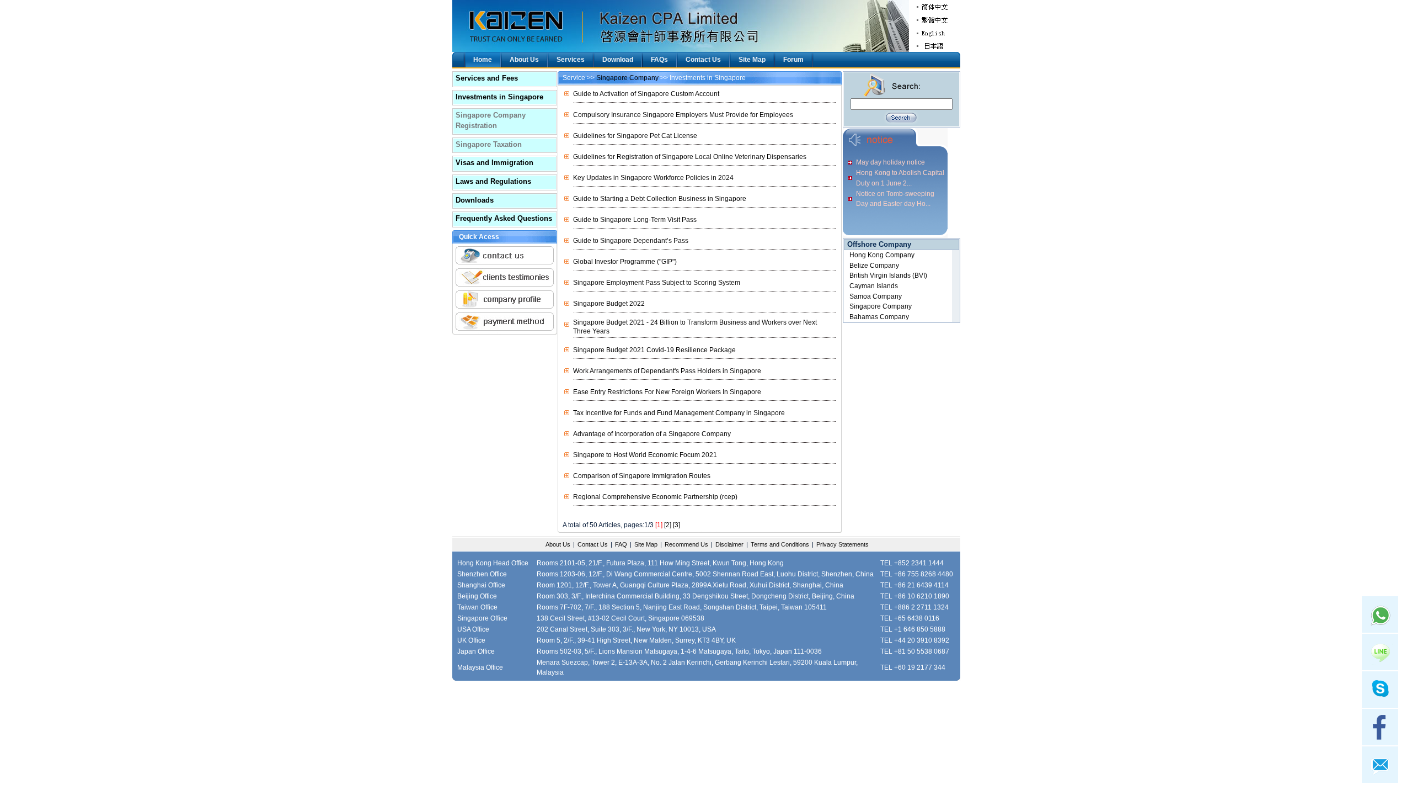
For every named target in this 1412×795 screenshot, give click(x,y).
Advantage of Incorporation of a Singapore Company (652, 434)
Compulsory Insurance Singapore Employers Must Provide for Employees (683, 115)
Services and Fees (487, 78)
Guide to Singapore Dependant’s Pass (630, 241)
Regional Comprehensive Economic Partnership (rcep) (655, 497)
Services (571, 59)
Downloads (475, 200)
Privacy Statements (842, 544)
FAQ (621, 544)
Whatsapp (1380, 614)
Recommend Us (686, 544)
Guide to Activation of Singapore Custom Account (646, 94)
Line (1380, 652)
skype (1380, 689)
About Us (524, 59)
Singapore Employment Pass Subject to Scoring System (656, 283)
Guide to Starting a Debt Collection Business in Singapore (659, 199)
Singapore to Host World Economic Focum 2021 (645, 455)
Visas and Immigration (494, 162)
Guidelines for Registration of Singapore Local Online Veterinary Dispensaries (689, 157)
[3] (676, 525)
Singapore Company (627, 78)
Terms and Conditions (780, 544)
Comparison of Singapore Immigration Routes (641, 476)
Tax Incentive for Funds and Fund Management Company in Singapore (679, 413)
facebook (1380, 727)
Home (482, 59)
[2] (667, 525)
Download (617, 59)
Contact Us (703, 59)
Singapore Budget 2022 (609, 304)
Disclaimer (729, 544)
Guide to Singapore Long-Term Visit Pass (635, 220)
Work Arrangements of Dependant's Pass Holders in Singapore (667, 371)
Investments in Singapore (499, 97)
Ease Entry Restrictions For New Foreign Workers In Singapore (667, 392)
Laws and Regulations (493, 181)
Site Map (752, 59)
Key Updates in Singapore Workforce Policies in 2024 (653, 178)
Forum (793, 59)
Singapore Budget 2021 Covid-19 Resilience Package (654, 350)
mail (1380, 764)
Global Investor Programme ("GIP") (625, 262)
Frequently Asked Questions (504, 218)
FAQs (659, 59)
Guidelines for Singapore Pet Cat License (635, 136)
